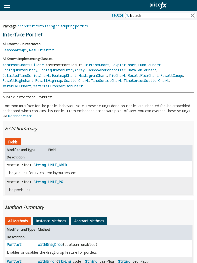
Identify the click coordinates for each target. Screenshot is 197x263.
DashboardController (106, 70)
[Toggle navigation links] (7, 6)
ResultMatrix (41, 50)
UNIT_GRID (57, 165)
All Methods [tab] (18, 220)
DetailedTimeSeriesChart (26, 75)
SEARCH (117, 15)
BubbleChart (149, 65)
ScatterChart (76, 80)
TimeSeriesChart (106, 80)
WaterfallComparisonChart (58, 86)
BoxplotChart (123, 65)
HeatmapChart (64, 75)
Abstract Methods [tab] (89, 220)
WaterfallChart (17, 86)
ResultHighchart (18, 80)
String (40, 165)
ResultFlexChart (143, 75)
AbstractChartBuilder (23, 65)
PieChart (117, 75)
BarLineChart (97, 65)
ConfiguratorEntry (20, 70)
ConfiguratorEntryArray (62, 70)
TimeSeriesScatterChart (146, 80)
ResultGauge (172, 75)
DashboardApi (15, 50)
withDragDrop (50, 244)
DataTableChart (142, 70)
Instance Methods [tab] (51, 220)
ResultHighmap (48, 80)
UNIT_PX (55, 182)
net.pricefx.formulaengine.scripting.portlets (53, 26)
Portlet (14, 244)
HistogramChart (92, 75)
